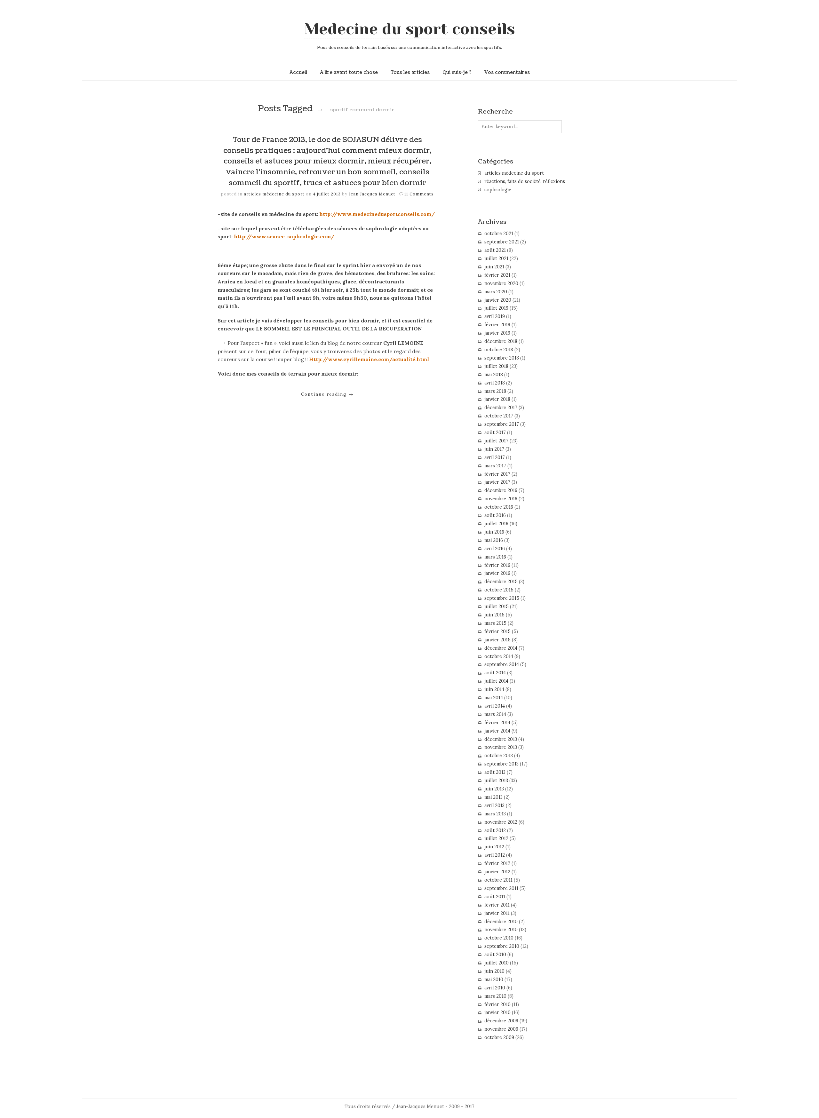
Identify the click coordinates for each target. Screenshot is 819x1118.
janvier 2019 (497, 333)
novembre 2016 (500, 499)
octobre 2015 (498, 590)
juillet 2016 (496, 524)
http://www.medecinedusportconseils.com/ (377, 214)
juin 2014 (494, 689)
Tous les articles (410, 72)
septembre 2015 (501, 598)
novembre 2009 (501, 1029)
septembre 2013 (501, 764)
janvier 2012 (497, 872)
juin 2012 (494, 847)
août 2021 (495, 250)
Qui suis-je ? (457, 72)
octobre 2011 (498, 880)
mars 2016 (495, 557)
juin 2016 (494, 532)
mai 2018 (493, 374)
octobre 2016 (498, 507)
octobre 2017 (498, 416)
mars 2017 (495, 466)
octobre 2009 (499, 1037)
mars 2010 (495, 996)
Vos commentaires (507, 72)
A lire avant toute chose (349, 72)
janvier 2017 (497, 482)
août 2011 (494, 897)
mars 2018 (495, 391)
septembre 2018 (501, 358)
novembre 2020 (501, 283)
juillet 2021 (496, 258)
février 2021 (497, 275)
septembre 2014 (501, 664)
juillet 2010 (496, 963)
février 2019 (497, 325)
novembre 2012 (500, 822)
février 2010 (497, 1004)
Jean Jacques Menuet (373, 194)
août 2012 (495, 830)
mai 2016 (493, 540)
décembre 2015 (501, 581)
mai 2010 (493, 979)
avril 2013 (494, 805)
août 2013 (494, 772)
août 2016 (495, 515)
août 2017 (495, 432)
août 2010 (495, 954)
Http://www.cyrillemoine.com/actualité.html (369, 359)
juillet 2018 (496, 366)
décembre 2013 (500, 739)
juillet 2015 (496, 606)
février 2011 (497, 905)
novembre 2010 (501, 929)
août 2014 (495, 673)
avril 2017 (494, 457)
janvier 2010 (497, 1012)
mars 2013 (495, 814)
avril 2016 (494, 548)
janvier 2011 (497, 913)
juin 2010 (494, 971)
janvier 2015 (497, 640)
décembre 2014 (500, 648)
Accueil (298, 72)
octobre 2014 (498, 656)
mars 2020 (495, 292)
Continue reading (327, 394)
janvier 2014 (497, 731)
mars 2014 (495, 714)
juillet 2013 (496, 780)
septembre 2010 (501, 946)
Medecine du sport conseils (409, 29)
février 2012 (497, 863)
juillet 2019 (496, 308)
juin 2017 (494, 449)
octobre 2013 (498, 755)
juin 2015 (494, 615)
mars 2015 (495, 623)
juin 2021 (494, 267)
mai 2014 (493, 698)
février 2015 (497, 631)
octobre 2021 (498, 233)
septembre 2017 (501, 424)
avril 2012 (494, 855)
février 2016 (497, 565)
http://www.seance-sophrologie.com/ (284, 236)
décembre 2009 (501, 1021)
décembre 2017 (500, 407)
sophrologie (497, 190)
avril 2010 (494, 988)
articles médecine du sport (274, 194)
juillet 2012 (496, 838)
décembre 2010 (501, 921)
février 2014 (497, 723)
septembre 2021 (501, 242)
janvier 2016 (497, 573)
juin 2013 (494, 789)
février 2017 (497, 474)
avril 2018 (494, 383)
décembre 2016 (500, 490)
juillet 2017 (496, 441)
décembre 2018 (500, 341)
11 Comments (419, 194)
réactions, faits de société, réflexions (524, 181)
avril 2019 (494, 316)
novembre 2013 (500, 747)
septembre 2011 (501, 888)
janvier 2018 (497, 399)
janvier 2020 (497, 300)
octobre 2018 (498, 350)
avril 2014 (494, 706)
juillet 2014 (496, 681)
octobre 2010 (498, 938)
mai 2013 (493, 797)
